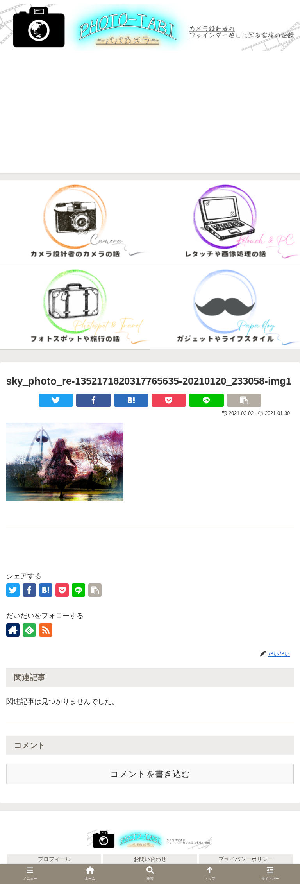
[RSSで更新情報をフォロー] (45, 630)
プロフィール (54, 859)
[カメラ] (75, 222)
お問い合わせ (150, 859)
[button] (277, 830)
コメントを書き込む (150, 774)
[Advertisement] (150, 118)
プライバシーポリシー (245, 859)
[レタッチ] (225, 222)
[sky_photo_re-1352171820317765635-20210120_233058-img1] (131, 400)
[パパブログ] (225, 307)
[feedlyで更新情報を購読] (29, 630)
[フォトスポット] (75, 307)
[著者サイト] (13, 630)
